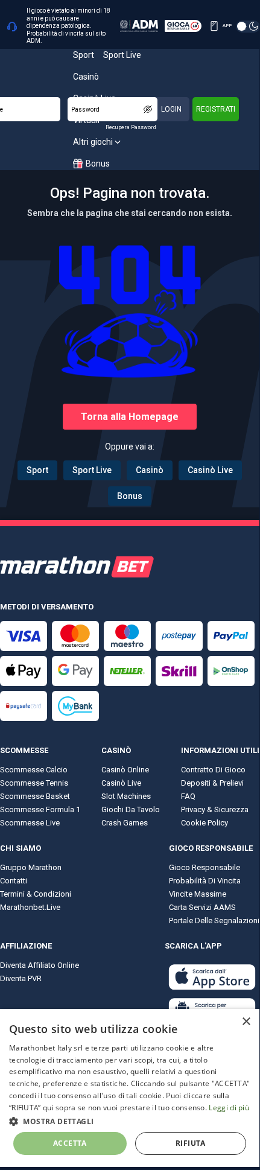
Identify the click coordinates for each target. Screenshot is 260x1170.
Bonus (129, 496)
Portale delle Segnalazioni (214, 920)
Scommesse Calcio (34, 769)
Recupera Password (131, 127)
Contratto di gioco (213, 769)
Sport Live (92, 470)
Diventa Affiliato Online (39, 965)
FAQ (188, 796)
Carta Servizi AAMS (202, 907)
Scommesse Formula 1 (40, 809)
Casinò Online (125, 769)
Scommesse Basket (35, 796)
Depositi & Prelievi (212, 782)
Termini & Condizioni (35, 893)
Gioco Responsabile (204, 867)
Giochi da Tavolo (130, 809)
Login (171, 109)
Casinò (149, 470)
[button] (129, 1120)
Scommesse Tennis (34, 782)
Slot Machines (126, 796)
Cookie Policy (204, 822)
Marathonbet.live (30, 907)
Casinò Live (210, 470)
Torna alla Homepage (130, 416)
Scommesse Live (30, 822)
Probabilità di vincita (205, 880)
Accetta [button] (70, 1143)
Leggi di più (229, 1107)
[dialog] (129, 1088)
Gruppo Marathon (31, 867)
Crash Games (124, 822)
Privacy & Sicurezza (215, 809)
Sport (37, 470)
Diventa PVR (21, 978)
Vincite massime (197, 893)
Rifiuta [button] (191, 1143)
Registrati (215, 109)
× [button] (245, 1021)
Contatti (13, 880)
